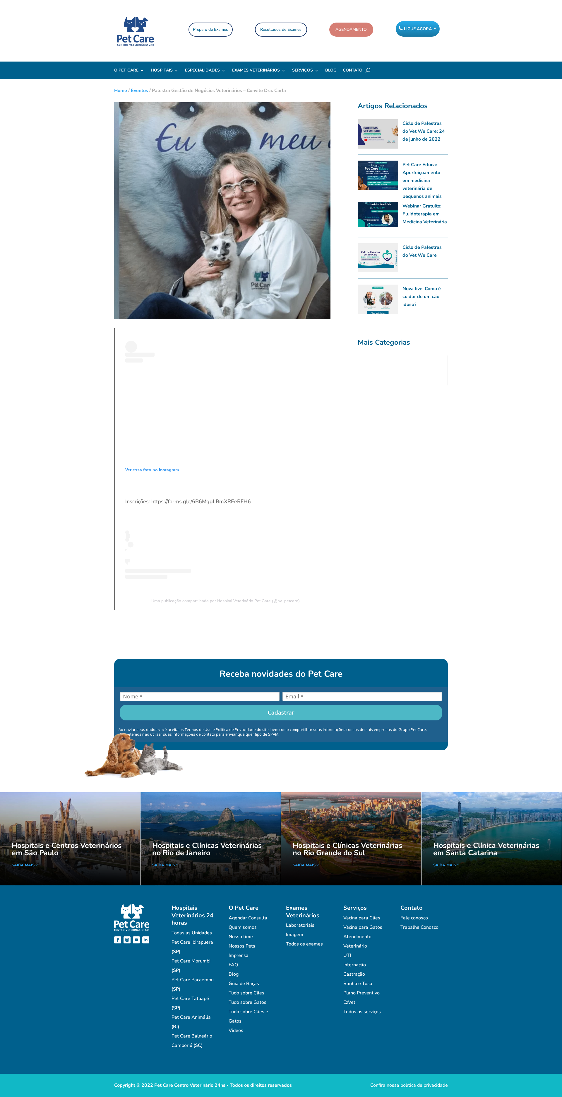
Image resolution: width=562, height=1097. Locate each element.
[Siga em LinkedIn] (145, 939)
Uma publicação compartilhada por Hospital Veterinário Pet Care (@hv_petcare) (225, 600)
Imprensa (239, 955)
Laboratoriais (300, 925)
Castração (354, 974)
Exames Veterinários (256, 70)
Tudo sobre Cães (246, 993)
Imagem (294, 934)
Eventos (139, 90)
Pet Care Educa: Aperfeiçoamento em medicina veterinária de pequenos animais (422, 180)
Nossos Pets (242, 946)
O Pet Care (126, 70)
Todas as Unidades (192, 933)
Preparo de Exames (210, 29)
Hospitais (162, 70)
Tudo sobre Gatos (247, 1002)
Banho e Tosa (357, 983)
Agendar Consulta (248, 918)
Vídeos (236, 1030)
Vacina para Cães (361, 918)
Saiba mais (23, 865)
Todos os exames (304, 944)
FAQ (233, 965)
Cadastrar (281, 712)
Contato (352, 70)
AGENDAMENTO (351, 29)
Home (120, 90)
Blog (330, 70)
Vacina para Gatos (362, 927)
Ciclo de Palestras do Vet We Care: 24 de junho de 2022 (423, 131)
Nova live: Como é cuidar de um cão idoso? (421, 296)
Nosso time (241, 936)
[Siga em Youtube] (136, 939)
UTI (347, 955)
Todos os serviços (362, 1011)
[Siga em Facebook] (117, 939)
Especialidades (202, 70)
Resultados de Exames (280, 29)
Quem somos (243, 927)
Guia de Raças (244, 983)
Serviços (302, 70)
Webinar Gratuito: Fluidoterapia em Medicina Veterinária (424, 214)
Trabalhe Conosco (419, 927)
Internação (354, 965)
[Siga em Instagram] (127, 939)
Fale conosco (414, 918)
